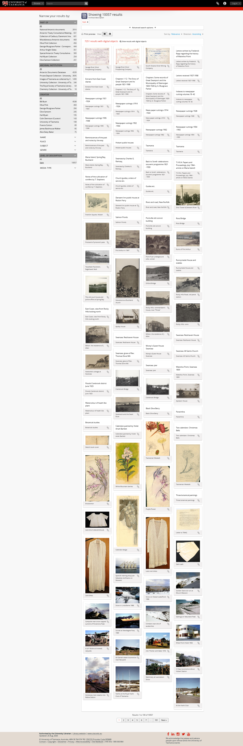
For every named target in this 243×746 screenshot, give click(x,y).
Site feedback (97, 741)
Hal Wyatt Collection (48, 56)
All (41, 26)
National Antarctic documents (52, 29)
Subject (44, 145)
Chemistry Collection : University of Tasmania (58, 89)
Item (42, 162)
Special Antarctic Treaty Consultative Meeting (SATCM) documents (67, 53)
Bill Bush (43, 101)
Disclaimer (62, 741)
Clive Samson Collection (50, 60)
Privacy (71, 741)
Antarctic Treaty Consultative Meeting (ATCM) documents (64, 33)
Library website (79, 733)
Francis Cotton (46, 125)
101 (156, 720)
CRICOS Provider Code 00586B (98, 739)
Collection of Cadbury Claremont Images (57, 36)
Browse (37, 3)
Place (43, 141)
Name (43, 137)
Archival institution (51, 65)
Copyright (52, 741)
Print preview (89, 34)
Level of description (51, 155)
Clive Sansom (45, 111)
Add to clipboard (107, 67)
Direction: (188, 34)
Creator (44, 94)
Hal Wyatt (44, 115)
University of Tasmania (49, 122)
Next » (164, 720)
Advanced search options (142, 27)
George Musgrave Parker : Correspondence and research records (67, 46)
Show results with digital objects (134, 41)
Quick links (224, 3)
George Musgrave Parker (50, 108)
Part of (44, 22)
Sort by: (167, 34)
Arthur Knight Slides (48, 50)
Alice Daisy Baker (47, 132)
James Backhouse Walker (50, 128)
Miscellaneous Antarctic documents (54, 39)
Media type (45, 168)
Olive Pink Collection (48, 43)
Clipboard (217, 3)
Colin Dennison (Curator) (50, 118)
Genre (43, 150)
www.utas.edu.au (94, 733)
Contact (42, 741)
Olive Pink (44, 105)
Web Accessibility (83, 741)
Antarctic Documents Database (53, 72)
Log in (234, 3)
